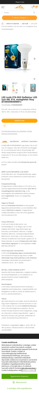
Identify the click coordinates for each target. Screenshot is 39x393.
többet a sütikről (28, 370)
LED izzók (25, 23)
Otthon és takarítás (12, 23)
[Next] (34, 58)
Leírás (5, 141)
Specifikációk (14, 141)
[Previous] (4, 58)
